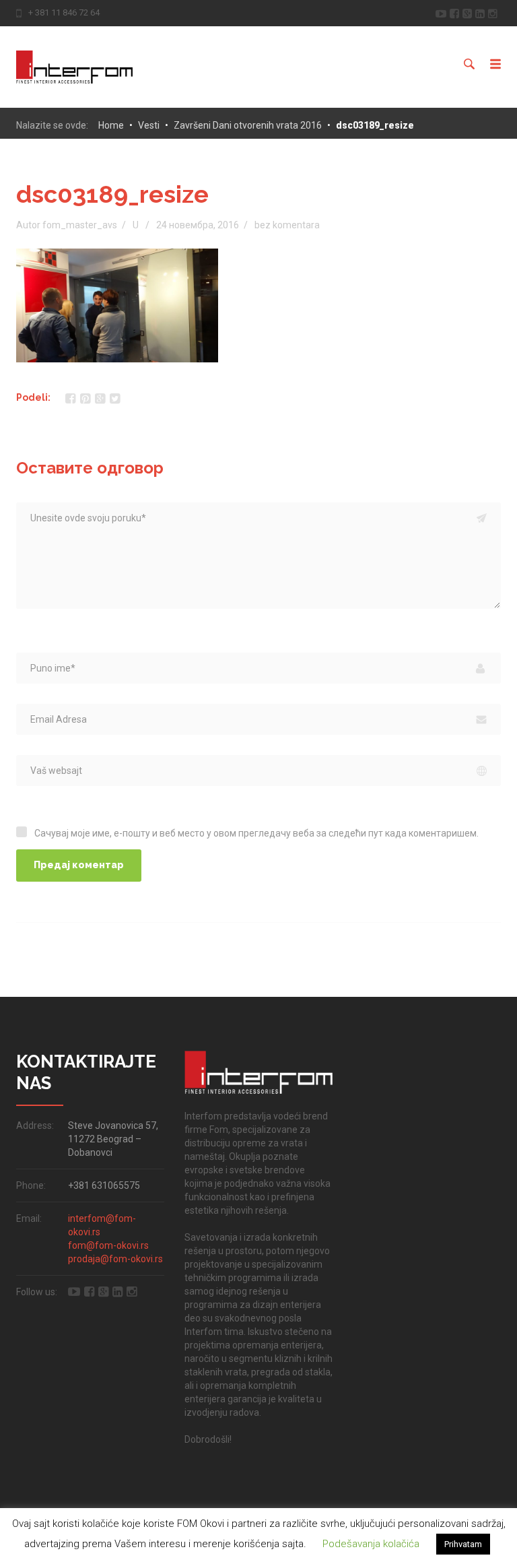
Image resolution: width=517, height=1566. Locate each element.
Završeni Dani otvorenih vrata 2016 (248, 125)
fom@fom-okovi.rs (108, 1245)
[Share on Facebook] (70, 398)
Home (111, 125)
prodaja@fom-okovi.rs (115, 1258)
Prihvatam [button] (463, 1544)
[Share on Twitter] (115, 398)
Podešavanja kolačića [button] (370, 1544)
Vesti (149, 125)
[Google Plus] (468, 12)
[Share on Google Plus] (100, 398)
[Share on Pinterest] (85, 398)
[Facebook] (456, 12)
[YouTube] (443, 12)
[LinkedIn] (481, 12)
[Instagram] (494, 12)
